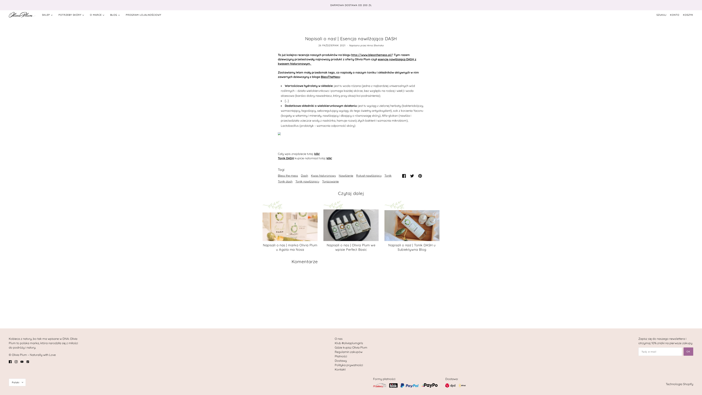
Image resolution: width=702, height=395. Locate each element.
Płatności (341, 356)
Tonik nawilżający (307, 181)
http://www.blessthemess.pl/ (371, 55)
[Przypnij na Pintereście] (420, 175)
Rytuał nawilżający (369, 175)
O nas (339, 339)
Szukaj (661, 14)
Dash (304, 175)
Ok (688, 351)
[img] (10, 361)
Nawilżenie (346, 175)
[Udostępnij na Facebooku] (404, 175)
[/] (22, 14)
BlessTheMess (330, 77)
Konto (674, 14)
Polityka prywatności (349, 365)
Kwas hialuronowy (323, 175)
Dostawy (341, 360)
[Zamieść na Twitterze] (412, 175)
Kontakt (340, 369)
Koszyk (688, 14)
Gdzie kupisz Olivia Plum (351, 347)
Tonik (388, 175)
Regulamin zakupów (349, 352)
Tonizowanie (330, 181)
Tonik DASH (286, 158)
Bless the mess (288, 175)
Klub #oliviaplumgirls (349, 343)
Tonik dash (285, 181)
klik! (317, 154)
